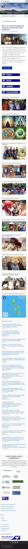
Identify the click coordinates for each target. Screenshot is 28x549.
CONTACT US (4, 530)
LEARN (2, 518)
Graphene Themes (10, 547)
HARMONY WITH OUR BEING (7, 506)
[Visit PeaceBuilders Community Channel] (5, 1)
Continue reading (7, 67)
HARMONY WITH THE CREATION (8, 510)
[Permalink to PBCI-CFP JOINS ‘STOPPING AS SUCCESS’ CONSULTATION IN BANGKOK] (14, 39)
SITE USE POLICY (5, 524)
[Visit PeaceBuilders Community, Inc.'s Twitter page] (8, 1)
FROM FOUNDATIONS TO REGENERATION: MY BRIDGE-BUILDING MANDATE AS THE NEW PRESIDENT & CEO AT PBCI (13, 353)
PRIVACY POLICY (5, 526)
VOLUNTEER (4, 520)
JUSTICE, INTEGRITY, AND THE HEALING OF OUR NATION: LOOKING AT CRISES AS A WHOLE (13, 432)
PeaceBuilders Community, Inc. (9, 16)
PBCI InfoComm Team (7, 31)
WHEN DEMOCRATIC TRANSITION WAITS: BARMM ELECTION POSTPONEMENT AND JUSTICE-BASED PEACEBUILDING (13, 439)
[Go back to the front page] (14, 8)
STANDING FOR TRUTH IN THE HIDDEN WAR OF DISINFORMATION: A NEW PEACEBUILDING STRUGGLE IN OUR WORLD (13, 446)
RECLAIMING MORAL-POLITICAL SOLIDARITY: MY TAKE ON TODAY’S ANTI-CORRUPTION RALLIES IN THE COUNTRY (13, 412)
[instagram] (3, 1)
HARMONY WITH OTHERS (7, 508)
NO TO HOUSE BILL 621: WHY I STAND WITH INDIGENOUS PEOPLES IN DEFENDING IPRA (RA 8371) (13, 360)
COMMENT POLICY (5, 528)
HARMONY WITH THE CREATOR (8, 504)
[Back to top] (25, 546)
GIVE (2, 516)
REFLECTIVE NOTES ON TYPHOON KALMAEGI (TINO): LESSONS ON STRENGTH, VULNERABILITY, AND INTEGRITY (13, 418)
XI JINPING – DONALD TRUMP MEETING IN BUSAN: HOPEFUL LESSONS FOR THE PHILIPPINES (13, 425)
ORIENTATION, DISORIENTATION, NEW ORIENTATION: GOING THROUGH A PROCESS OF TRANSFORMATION (13, 390)
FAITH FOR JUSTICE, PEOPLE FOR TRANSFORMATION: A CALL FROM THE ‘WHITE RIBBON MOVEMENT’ (12, 326)
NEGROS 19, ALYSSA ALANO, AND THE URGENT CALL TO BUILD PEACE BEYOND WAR (13, 346)
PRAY (2, 514)
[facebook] (1, 1)
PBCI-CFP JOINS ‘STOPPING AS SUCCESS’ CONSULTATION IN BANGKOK (13, 28)
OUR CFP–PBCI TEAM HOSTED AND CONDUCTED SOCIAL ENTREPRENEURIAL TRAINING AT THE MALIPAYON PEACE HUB (13, 383)
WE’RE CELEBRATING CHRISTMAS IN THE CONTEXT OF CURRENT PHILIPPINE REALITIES (13, 397)
